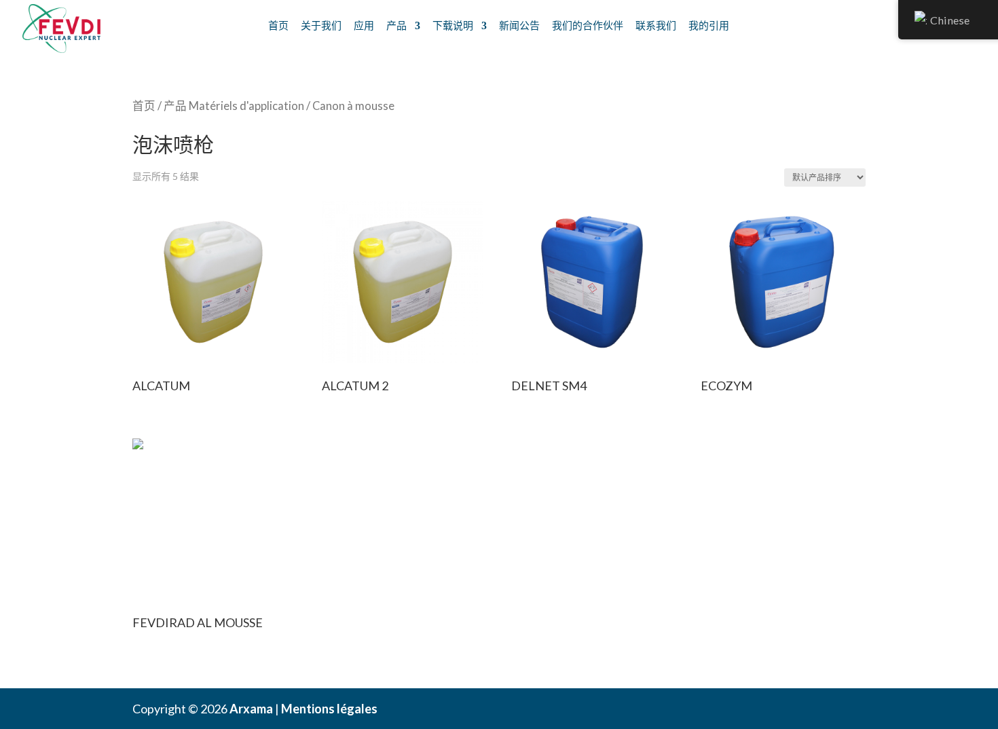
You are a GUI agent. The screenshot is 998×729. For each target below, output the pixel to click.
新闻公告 (519, 25)
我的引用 (708, 25)
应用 (364, 25)
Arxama (251, 708)
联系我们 (655, 25)
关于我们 (321, 25)
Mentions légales (329, 708)
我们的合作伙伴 (587, 25)
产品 (396, 25)
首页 (278, 25)
